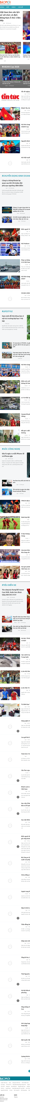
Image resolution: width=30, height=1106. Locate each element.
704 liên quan (10, 458)
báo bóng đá (14, 1086)
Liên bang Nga (24, 1090)
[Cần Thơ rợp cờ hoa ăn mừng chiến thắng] (10, 776)
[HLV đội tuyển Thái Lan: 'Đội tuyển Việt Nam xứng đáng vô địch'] (10, 163)
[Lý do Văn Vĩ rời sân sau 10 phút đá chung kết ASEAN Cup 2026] (10, 693)
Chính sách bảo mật (3, 1099)
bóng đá (8, 1086)
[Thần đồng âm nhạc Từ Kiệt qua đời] (10, 930)
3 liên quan (7, 323)
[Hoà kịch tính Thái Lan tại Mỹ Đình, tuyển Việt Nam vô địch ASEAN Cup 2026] (10, 48)
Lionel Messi (8, 1088)
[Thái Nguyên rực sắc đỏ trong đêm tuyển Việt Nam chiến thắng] (10, 979)
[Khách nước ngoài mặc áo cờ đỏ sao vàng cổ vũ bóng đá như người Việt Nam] (10, 792)
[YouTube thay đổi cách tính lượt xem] (7, 483)
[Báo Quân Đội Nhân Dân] (23, 160)
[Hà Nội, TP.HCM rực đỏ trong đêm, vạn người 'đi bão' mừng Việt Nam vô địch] (10, 644)
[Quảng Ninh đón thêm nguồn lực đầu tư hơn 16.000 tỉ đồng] (10, 1062)
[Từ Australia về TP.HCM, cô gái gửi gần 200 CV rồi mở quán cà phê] (7, 345)
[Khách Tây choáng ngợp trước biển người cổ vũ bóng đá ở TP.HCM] (10, 113)
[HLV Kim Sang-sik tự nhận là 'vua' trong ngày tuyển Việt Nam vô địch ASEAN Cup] (10, 130)
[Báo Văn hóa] (22, 367)
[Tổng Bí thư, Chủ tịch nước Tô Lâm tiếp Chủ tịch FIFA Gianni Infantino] (10, 963)
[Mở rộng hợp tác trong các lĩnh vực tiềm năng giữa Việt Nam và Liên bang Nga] (10, 1029)
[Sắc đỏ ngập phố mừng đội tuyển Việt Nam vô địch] (10, 97)
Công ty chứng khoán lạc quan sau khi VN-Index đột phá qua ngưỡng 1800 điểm (12, 183)
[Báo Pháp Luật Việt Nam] (22, 862)
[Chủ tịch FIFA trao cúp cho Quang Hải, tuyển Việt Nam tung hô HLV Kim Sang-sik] (10, 555)
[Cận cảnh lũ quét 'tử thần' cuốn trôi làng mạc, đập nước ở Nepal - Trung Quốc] (10, 660)
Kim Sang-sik (16, 1090)
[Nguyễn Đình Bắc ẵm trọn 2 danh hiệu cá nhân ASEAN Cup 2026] (10, 146)
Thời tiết (3, 1086)
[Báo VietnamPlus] (23, 129)
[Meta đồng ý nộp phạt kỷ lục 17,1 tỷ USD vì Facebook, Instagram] (10, 880)
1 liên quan (20, 358)
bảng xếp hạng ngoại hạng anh (19, 1084)
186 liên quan (23, 630)
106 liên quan (8, 23)
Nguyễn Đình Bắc (4, 1090)
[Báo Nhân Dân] (14, 213)
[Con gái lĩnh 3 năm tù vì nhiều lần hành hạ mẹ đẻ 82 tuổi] (10, 743)
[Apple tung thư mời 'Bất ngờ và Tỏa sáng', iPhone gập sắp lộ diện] (10, 897)
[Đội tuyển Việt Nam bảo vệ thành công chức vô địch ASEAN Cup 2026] (10, 1045)
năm (10, 1082)
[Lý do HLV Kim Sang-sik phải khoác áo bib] (10, 677)
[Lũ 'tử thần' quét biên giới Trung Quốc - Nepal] (10, 403)
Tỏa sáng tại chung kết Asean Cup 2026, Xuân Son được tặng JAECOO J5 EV (13, 592)
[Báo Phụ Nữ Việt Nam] (23, 519)
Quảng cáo (2, 1101)
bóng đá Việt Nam (16, 1082)
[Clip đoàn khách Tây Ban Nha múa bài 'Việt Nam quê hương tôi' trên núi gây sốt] (7, 355)
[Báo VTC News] (23, 143)
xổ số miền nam (25, 1082)
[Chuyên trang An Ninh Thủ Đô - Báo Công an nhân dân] (22, 841)
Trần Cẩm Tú (8, 1084)
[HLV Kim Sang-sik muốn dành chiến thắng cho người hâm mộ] (10, 370)
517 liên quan (11, 85)
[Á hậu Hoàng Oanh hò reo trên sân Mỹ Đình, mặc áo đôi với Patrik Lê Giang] (10, 539)
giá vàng (3, 1084)
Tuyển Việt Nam (4, 1082)
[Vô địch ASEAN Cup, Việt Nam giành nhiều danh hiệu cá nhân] (10, 298)
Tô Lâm (11, 1090)
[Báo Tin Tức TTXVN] (22, 94)
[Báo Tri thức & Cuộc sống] (4, 597)
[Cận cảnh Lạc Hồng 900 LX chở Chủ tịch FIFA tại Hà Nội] (7, 629)
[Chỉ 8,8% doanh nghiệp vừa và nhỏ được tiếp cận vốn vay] (7, 219)
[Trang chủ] (5, 2)
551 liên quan (12, 597)
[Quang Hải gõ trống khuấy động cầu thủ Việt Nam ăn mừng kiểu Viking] (10, 419)
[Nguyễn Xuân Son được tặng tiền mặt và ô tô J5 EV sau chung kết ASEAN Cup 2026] (7, 619)
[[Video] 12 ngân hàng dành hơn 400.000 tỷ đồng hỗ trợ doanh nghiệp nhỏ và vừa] (7, 210)
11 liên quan (23, 221)
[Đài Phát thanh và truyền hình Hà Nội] (25, 85)
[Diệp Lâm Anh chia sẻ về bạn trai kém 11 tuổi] (10, 946)
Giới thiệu (2, 1097)
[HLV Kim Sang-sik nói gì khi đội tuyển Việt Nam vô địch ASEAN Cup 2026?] (10, 282)
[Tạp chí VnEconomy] (3, 188)
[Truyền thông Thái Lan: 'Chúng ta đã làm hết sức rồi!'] (12, 75)
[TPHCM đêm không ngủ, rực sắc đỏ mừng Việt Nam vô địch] (10, 506)
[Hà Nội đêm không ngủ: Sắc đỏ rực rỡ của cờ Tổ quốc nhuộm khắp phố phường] (10, 996)
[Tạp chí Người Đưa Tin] (22, 571)
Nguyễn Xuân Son (21, 1086)
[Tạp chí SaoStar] (24, 59)
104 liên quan (22, 213)
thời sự (2, 1088)
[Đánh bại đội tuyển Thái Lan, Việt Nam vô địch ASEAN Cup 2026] (10, 522)
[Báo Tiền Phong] (22, 538)
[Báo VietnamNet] (22, 264)
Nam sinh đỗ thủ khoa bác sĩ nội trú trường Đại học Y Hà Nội (13, 318)
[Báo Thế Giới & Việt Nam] (14, 484)
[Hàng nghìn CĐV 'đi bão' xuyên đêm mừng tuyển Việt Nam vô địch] (10, 726)
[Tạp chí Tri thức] (1, 23)
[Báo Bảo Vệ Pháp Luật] (22, 385)
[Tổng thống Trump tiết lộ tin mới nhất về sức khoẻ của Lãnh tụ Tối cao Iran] (10, 1012)
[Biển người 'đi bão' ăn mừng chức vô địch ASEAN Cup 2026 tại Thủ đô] (10, 234)
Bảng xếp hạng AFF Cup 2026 (18, 1088)
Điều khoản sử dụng (3, 1098)
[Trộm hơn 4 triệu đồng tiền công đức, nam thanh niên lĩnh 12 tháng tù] (10, 759)
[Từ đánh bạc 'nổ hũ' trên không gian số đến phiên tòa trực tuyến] (10, 710)
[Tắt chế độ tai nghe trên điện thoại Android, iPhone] (7, 492)
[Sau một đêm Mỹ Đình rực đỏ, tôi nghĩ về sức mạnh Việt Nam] (10, 825)
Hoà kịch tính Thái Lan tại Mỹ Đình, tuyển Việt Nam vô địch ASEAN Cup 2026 (10, 57)
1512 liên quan (11, 188)
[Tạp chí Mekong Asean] (3, 85)
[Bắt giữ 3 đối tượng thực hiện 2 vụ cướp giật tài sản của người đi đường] (10, 436)
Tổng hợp (16, 1097)
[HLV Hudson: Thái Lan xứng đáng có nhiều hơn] (10, 249)
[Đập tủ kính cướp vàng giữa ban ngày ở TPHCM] (10, 913)
